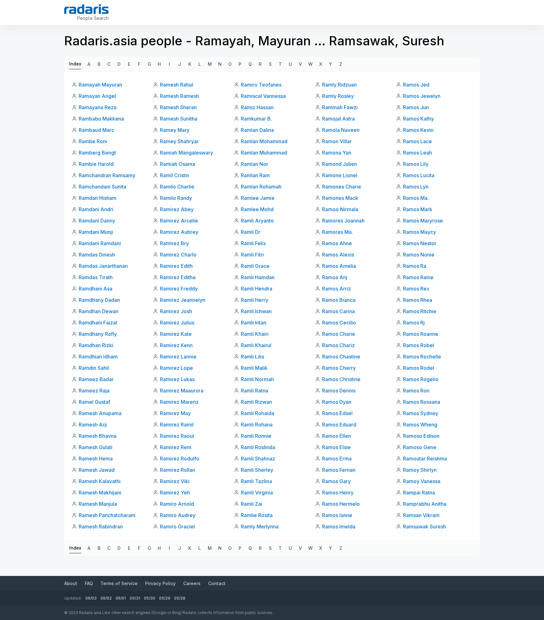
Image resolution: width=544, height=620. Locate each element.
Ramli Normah (257, 379)
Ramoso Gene (419, 447)
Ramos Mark (417, 209)
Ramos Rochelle (422, 356)
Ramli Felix (253, 243)
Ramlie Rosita (257, 515)
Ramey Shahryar (179, 141)
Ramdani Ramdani (100, 243)
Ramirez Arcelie (179, 220)
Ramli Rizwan (256, 402)
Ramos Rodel (418, 368)
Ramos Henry (338, 492)
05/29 (164, 598)
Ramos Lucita (418, 175)
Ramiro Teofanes (261, 85)
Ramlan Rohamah (261, 186)
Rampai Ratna (419, 492)
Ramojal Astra (338, 119)
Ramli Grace (255, 266)
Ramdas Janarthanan (103, 266)
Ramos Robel (418, 345)
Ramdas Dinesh (97, 254)
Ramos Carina (338, 311)
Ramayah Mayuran (100, 85)
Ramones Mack (340, 198)
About (70, 583)
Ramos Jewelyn (421, 96)
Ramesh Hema (96, 458)
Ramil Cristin (174, 175)
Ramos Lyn (415, 186)
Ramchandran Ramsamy (107, 175)
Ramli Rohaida (257, 413)
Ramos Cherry (339, 368)
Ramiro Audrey (178, 515)
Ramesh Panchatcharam (107, 515)
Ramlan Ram (255, 175)
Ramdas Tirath (96, 277)
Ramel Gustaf (94, 402)
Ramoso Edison (421, 436)
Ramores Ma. (337, 232)
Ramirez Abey (177, 209)
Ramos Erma (337, 458)
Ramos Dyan (336, 402)
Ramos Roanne (420, 334)
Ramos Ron (416, 390)
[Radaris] (86, 9)
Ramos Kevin (418, 130)
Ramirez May (175, 413)
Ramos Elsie (336, 447)
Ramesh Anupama (100, 413)
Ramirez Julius (177, 322)
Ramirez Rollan (177, 470)
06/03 (91, 598)
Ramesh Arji (93, 424)
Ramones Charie (341, 186)
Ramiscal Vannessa (263, 96)
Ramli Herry (254, 300)
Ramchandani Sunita (102, 186)
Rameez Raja (94, 390)
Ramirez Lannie (178, 356)
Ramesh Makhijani (100, 492)
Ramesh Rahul (176, 85)
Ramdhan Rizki (96, 345)
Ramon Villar (337, 141)
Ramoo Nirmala (340, 209)
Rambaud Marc (96, 130)
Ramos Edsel (337, 413)
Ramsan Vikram (421, 515)
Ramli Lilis (252, 356)
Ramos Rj (414, 322)
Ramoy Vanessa (421, 481)
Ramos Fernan (338, 470)
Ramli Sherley (257, 470)
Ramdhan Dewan (98, 311)
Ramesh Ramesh (179, 96)
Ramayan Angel (97, 96)
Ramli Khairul (256, 345)
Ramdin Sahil (94, 368)
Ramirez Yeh (175, 492)
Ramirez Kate (176, 334)
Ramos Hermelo (341, 504)
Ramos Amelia (339, 266)
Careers (192, 583)
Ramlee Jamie (258, 198)
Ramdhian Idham (98, 356)
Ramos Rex (416, 288)
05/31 (135, 598)
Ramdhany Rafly (98, 334)
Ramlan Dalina (257, 130)
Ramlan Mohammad (264, 141)
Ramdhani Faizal (98, 322)
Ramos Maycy (419, 232)
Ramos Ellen (336, 436)
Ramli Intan (253, 322)
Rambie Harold (96, 164)
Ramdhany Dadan (99, 300)
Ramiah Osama (177, 164)
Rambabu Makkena (101, 119)
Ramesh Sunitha (178, 119)
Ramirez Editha (178, 277)
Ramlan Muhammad (264, 152)
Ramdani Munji (96, 232)
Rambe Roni (93, 141)
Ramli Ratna (254, 390)
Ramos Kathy (418, 119)
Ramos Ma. (416, 198)
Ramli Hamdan (258, 277)
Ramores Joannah (343, 220)
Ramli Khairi (255, 334)
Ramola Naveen (341, 130)
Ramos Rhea (417, 300)
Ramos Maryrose (423, 220)
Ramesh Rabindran (101, 526)
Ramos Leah (417, 152)
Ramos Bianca (338, 300)
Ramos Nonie (418, 254)
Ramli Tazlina (256, 481)
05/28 (179, 598)
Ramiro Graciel (177, 526)
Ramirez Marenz (179, 402)
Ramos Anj (334, 277)
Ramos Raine (418, 277)
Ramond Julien (339, 164)
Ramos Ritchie (419, 311)
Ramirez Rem (175, 447)
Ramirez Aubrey (179, 232)
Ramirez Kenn (176, 345)
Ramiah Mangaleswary (186, 152)
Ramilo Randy (176, 198)
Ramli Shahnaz (258, 458)
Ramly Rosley (338, 96)
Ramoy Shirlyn (420, 470)
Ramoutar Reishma (425, 458)
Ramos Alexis (338, 254)
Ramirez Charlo (178, 254)
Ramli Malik (254, 368)
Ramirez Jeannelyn (182, 300)
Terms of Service (119, 583)
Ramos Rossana (421, 402)
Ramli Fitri (252, 254)
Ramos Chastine (341, 356)
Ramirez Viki (175, 481)
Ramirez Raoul (177, 436)
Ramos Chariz (338, 345)
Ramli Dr (250, 232)
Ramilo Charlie (177, 186)
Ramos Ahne (337, 243)
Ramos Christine (341, 379)
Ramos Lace (417, 141)
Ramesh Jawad (97, 470)
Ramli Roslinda (258, 447)
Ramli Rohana (257, 424)
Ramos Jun (416, 107)
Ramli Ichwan (256, 311)
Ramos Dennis (338, 390)
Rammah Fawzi (340, 107)
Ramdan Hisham (97, 198)
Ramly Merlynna (260, 526)
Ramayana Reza (97, 107)
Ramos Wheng (420, 424)
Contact (216, 583)
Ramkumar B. (256, 119)
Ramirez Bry (174, 243)
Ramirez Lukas (177, 379)
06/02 (106, 598)
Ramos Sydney (420, 413)
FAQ (89, 583)
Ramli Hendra (256, 288)
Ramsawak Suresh (424, 526)
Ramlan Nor (254, 164)
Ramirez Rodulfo (179, 458)
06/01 (121, 598)
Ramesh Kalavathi (100, 481)
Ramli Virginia (257, 492)
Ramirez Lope (176, 368)
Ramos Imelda (338, 526)
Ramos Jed (416, 85)
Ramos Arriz (336, 288)
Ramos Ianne (337, 515)
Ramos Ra (414, 266)
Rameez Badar (96, 379)
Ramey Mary (175, 130)
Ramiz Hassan (257, 107)
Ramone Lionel (339, 175)
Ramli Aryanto (257, 220)
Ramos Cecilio (339, 322)
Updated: (73, 598)
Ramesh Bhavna (97, 436)
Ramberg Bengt (97, 152)
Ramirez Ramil (177, 424)
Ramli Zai (251, 504)
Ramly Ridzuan (339, 85)
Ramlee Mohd (257, 209)
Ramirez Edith (176, 266)
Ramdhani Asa (95, 288)
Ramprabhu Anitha (424, 504)
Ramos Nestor (419, 243)
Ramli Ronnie (256, 436)
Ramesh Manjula (98, 504)
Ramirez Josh (176, 311)
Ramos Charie (338, 334)
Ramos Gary (336, 481)
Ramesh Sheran (178, 107)
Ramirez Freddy (179, 288)
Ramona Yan (336, 152)
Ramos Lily (415, 164)
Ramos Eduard (339, 424)
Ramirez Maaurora (181, 390)
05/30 (149, 598)
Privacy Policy (160, 583)
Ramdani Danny (97, 220)
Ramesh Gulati (95, 447)
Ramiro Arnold (177, 504)
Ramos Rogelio (421, 379)
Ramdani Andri (96, 209)
